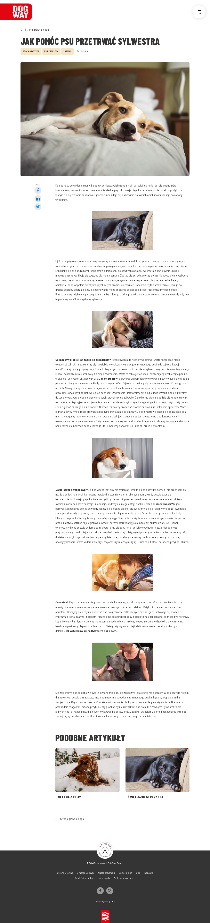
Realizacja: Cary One (105, 901)
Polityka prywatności (124, 878)
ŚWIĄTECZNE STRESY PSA (145, 797)
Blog (138, 872)
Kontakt (148, 872)
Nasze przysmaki (106, 872)
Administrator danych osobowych (92, 878)
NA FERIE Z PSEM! (69, 797)
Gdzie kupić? (125, 872)
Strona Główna (65, 872)
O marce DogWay (85, 872)
